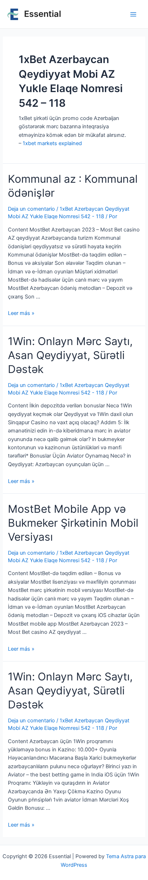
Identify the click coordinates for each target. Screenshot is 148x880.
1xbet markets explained (52, 143)
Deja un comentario (31, 209)
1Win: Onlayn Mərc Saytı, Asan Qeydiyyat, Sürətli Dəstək (70, 355)
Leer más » (21, 313)
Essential (42, 14)
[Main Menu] (133, 14)
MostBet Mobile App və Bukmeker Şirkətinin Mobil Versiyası (73, 522)
